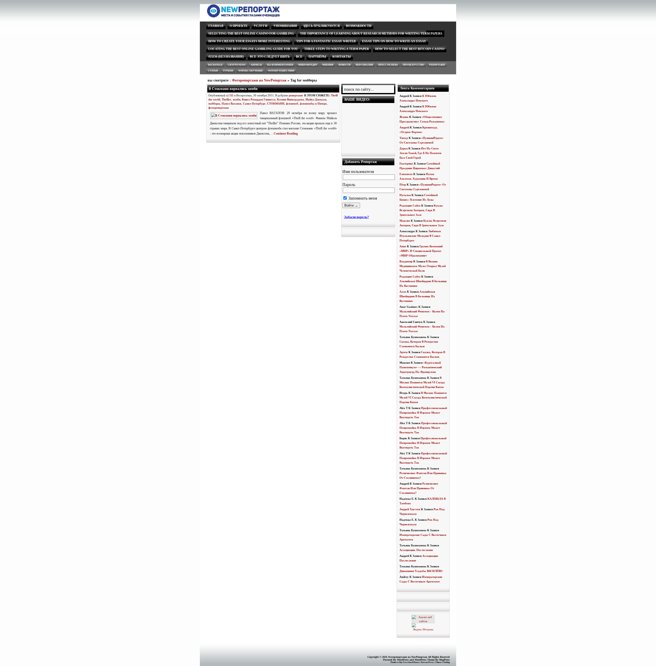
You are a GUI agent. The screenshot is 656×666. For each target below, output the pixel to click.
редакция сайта (410, 205)
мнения (327, 65)
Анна (402, 246)
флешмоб (292, 103)
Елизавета (406, 174)
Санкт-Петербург (254, 103)
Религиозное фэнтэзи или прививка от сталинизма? (418, 488)
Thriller (226, 99)
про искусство (413, 65)
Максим (404, 220)
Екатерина (406, 163)
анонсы (256, 65)
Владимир (406, 261)
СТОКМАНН (275, 103)
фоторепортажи (218, 107)
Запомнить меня (362, 198)
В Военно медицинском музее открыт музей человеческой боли (422, 266)
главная (215, 26)
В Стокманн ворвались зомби (233, 89)
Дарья (403, 148)
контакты (341, 56)
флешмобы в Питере (313, 103)
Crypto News (236, 65)
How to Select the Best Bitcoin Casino (409, 49)
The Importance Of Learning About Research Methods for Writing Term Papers (371, 33)
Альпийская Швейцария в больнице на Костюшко (417, 296)
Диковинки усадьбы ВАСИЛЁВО (421, 570)
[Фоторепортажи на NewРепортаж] (252, 16)
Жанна (403, 116)
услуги (260, 26)
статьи (213, 70)
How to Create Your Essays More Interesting (249, 41)
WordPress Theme (425, 659)
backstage (215, 65)
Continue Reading (286, 133)
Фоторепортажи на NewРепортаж (259, 80)
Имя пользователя (358, 171)
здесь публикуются (321, 26)
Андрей (404, 127)
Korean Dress (427, 662)
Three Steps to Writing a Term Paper (336, 49)
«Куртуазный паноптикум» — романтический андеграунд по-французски (420, 367)
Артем (403, 352)
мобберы (214, 103)
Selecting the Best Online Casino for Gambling (251, 33)
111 (231, 95)
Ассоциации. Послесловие (416, 549)
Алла (402, 291)
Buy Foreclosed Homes (409, 662)
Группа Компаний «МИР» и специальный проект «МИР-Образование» (421, 251)
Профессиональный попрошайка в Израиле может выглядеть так (423, 412)
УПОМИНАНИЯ (285, 26)
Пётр (402, 184)
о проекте (239, 26)
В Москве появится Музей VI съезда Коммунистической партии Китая (422, 382)
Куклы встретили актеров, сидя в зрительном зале (421, 210)
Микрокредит (307, 65)
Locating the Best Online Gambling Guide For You (253, 49)
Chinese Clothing (442, 662)
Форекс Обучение (250, 70)
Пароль (348, 184)
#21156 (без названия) (226, 56)
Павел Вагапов (231, 103)
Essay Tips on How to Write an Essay (394, 41)
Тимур (403, 137)
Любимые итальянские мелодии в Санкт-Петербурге (420, 236)
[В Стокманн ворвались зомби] (235, 115)
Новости (345, 65)
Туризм (228, 70)
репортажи (437, 65)
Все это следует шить (270, 56)
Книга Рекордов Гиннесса (258, 99)
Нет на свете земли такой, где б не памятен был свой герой (420, 153)
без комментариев (280, 65)
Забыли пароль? (356, 217)
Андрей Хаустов (409, 509)
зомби (236, 99)
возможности (358, 26)
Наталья (405, 195)
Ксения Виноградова (290, 99)
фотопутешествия (281, 70)
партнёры (317, 56)
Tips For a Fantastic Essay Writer (326, 41)
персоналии (364, 65)
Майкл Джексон (315, 99)
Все (299, 56)
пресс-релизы (388, 65)
